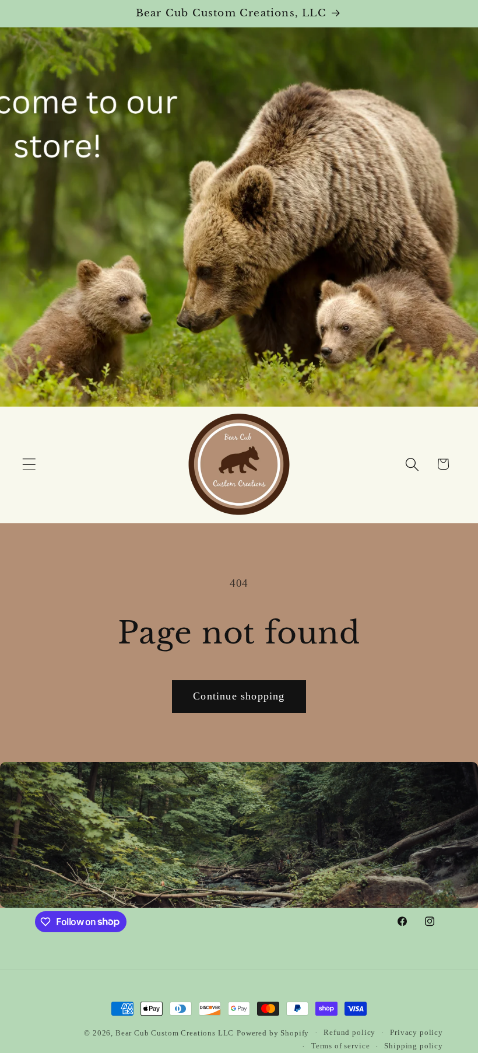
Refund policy (349, 1032)
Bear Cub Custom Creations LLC (174, 1032)
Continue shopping (238, 696)
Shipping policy (413, 1045)
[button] (29, 464)
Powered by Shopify (273, 1032)
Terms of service (340, 1045)
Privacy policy (416, 1032)
